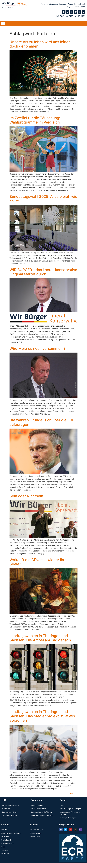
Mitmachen (53, 4)
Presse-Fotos (35, 836)
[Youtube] (75, 12)
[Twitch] (79, 12)
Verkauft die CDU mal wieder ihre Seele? (38, 562)
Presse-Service (35, 833)
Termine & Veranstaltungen (11, 833)
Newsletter (5, 836)
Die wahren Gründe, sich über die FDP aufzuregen (42, 422)
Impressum (6, 809)
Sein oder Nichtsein (26, 496)
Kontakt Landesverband (10, 805)
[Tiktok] (83, 12)
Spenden (62, 4)
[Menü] (3, 23)
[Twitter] (67, 12)
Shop (3, 847)
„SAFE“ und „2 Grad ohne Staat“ (42, 815)
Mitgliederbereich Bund (76, 7)
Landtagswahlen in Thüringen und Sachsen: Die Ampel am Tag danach (40, 638)
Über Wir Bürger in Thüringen (70, 809)
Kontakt (4, 830)
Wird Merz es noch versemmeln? (37, 348)
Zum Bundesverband (9, 815)
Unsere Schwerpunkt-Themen (41, 812)
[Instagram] (71, 12)
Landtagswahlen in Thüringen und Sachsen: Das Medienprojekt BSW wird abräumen (43, 716)
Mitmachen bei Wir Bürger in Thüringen (70, 813)
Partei (62, 805)
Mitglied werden (6, 840)
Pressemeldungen (36, 830)
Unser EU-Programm (38, 809)
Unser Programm (37, 805)
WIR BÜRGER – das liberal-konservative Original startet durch (43, 272)
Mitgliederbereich (7, 843)
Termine (44, 4)
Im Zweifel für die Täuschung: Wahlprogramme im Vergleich (35, 120)
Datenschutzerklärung (9, 812)
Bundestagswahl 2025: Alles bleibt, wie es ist (43, 198)
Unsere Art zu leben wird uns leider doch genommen (40, 44)
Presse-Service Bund (76, 4)
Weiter (73, 793)
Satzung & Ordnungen (68, 818)
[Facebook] (63, 12)
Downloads (5, 854)
